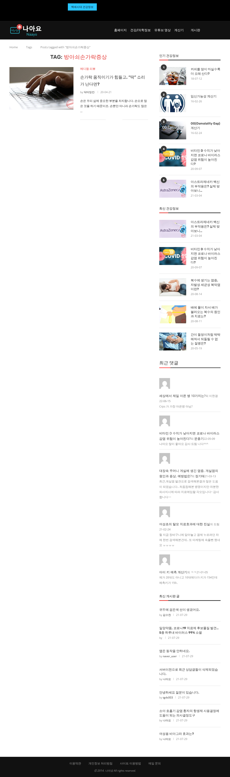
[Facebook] (109, 15)
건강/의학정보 (140, 30)
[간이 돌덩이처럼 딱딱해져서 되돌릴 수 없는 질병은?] (172, 341)
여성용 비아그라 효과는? (176, 734)
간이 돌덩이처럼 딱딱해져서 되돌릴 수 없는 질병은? (205, 339)
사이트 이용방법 (130, 763)
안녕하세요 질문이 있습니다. (179, 692)
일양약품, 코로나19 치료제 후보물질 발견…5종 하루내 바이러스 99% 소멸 (189, 630)
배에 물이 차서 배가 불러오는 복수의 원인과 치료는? (205, 312)
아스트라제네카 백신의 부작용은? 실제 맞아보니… (205, 186)
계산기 (179, 30)
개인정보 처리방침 (100, 763)
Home (13, 47)
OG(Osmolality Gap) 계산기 (205, 126)
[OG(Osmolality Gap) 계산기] (172, 130)
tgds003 (168, 697)
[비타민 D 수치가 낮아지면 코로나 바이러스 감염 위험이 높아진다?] (172, 157)
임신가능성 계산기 (204, 96)
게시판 (195, 30)
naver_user (170, 656)
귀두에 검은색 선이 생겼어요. (179, 610)
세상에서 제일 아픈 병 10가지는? (182, 396)
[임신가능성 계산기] (172, 103)
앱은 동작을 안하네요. (174, 651)
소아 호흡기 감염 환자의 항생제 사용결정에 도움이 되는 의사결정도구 (189, 713)
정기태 (200, 476)
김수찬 (167, 615)
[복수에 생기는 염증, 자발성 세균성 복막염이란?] (172, 287)
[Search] (218, 30)
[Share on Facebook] (112, 120)
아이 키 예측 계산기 (173, 572)
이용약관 (75, 763)
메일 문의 (154, 763)
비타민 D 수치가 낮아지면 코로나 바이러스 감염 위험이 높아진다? (205, 157)
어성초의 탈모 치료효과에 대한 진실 (184, 524)
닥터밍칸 (89, 92)
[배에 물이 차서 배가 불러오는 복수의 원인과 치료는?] (172, 314)
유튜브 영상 (162, 30)
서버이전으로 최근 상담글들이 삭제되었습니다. (188, 672)
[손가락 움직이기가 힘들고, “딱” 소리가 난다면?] (41, 88)
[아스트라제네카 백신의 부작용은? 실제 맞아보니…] (172, 189)
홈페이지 (120, 30)
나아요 (167, 679)
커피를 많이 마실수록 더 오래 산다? (205, 71)
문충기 (199, 438)
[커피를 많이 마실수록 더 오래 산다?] (172, 76)
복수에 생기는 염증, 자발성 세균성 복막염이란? (205, 284)
